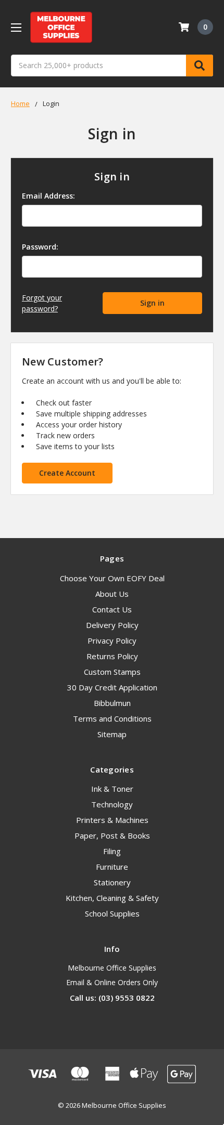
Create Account (67, 473)
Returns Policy (112, 656)
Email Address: (48, 196)
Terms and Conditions (112, 718)
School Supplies (112, 913)
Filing (112, 851)
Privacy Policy (112, 640)
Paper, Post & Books (112, 835)
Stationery (112, 882)
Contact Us (112, 609)
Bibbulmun (112, 703)
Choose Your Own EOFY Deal (112, 578)
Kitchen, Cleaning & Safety (112, 898)
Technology (112, 804)
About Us (112, 593)
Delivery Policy (112, 625)
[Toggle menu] (16, 27)
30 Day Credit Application (112, 687)
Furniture (112, 866)
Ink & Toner (112, 788)
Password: (40, 247)
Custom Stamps (112, 671)
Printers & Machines (112, 820)
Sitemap (112, 734)
